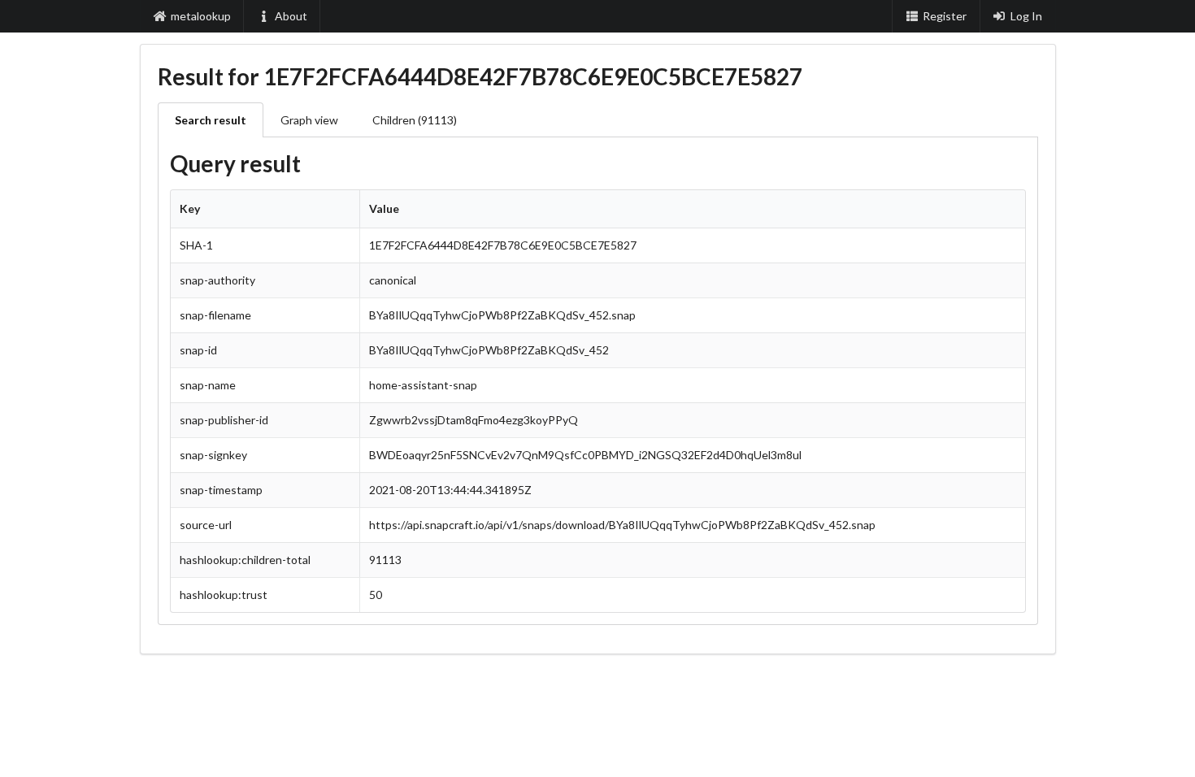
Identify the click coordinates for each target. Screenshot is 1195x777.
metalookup (201, 16)
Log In (1026, 16)
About (291, 16)
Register (945, 16)
